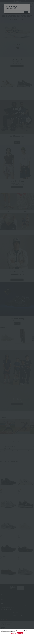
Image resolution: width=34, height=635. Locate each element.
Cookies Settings (13, 633)
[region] (17, 632)
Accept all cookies (20, 633)
